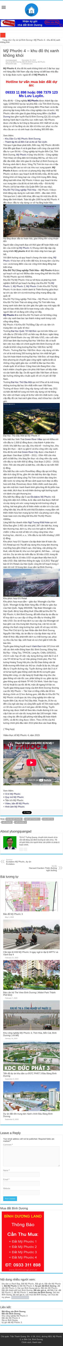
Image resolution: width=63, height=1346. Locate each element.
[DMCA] (20, 1297)
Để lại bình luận (11, 64)
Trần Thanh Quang (18, 1336)
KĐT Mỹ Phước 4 (32, 819)
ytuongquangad (11, 60)
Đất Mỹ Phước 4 (27, 1286)
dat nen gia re (18, 1295)
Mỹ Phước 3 (32, 286)
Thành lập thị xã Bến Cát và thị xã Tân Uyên (26, 142)
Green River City (30, 452)
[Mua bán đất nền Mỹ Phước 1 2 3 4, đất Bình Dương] (31, 9)
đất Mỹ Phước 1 (21, 1292)
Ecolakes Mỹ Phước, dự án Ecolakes (18, 862)
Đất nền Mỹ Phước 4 (11, 1318)
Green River (31, 439)
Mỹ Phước (41, 62)
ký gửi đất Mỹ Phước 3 (12, 1322)
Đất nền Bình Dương (29, 62)
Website (6, 1188)
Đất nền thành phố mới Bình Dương (17, 1290)
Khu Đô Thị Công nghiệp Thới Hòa (19, 190)
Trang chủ (6, 40)
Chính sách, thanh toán (31, 1342)
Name (6, 1170)
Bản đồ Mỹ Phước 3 (13, 914)
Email (6, 1179)
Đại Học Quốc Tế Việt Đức (24, 331)
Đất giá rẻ (39, 1284)
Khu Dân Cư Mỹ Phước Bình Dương (22, 138)
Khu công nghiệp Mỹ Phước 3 (14, 1316)
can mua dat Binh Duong (35, 1295)
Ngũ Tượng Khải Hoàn (39, 522)
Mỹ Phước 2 (19, 286)
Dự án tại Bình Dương (22, 40)
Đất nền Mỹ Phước (49, 1288)
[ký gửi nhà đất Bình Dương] (31, 23)
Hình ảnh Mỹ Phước (15, 806)
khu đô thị (48, 819)
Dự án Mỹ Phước (14, 819)
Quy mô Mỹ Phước (14, 797)
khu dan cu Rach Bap (11, 1284)
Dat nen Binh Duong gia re (28, 1288)
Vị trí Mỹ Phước (13, 794)
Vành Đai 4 (37, 646)
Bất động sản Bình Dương (13, 1311)
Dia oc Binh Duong (10, 1320)
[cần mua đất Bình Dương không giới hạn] (23, 1241)
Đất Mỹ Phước (27, 1284)
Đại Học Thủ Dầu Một (21, 382)
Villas (39, 439)
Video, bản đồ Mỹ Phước (17, 803)
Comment (8, 1145)
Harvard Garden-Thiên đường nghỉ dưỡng (43, 868)
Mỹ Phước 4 (22, 154)
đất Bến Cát (52, 1290)
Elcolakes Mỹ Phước (41, 497)
